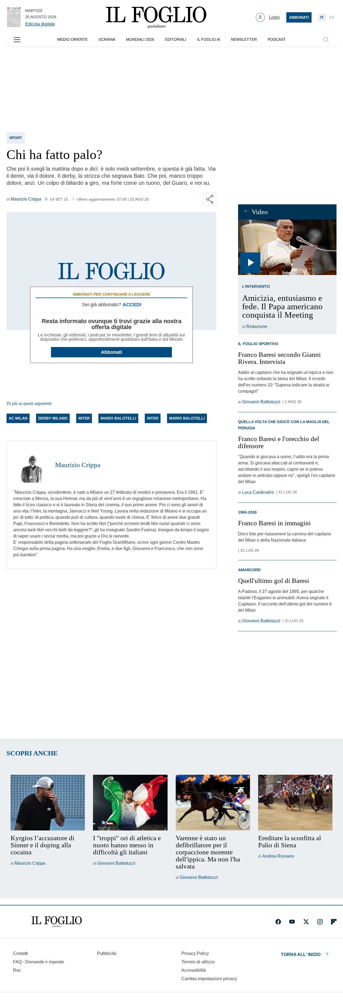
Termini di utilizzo (198, 962)
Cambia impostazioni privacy (209, 979)
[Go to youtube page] (292, 921)
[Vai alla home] (156, 17)
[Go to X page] (306, 921)
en (331, 17)
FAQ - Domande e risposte (38, 962)
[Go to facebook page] (278, 921)
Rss (17, 970)
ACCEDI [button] (132, 304)
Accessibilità (193, 970)
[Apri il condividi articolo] (210, 199)
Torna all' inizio (300, 954)
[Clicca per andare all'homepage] (57, 921)
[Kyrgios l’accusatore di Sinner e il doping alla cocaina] (48, 803)
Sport (15, 138)
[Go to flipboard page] (333, 921)
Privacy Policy (195, 953)
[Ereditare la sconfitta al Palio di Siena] (295, 803)
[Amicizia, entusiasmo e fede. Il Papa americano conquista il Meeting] (287, 247)
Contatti (20, 953)
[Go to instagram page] (320, 921)
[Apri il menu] (17, 40)
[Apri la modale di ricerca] (326, 40)
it (322, 17)
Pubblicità (106, 953)
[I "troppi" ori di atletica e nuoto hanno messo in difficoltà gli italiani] (130, 803)
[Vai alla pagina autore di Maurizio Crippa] (31, 465)
